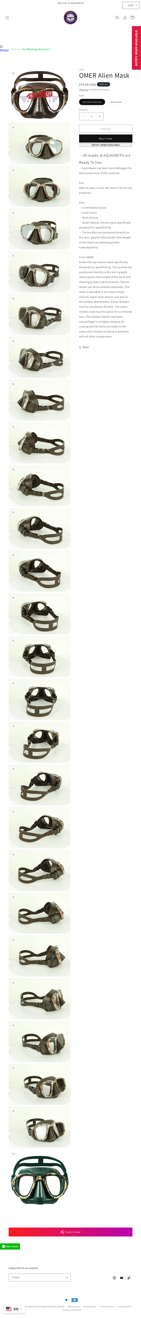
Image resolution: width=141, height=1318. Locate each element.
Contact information (72, 1310)
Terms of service (107, 1306)
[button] (7, 17)
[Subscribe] (66, 1277)
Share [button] (86, 347)
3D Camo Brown (94, 102)
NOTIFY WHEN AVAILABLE (106, 145)
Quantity (83, 109)
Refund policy (74, 1306)
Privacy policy (89, 1306)
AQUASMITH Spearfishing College (31, 1306)
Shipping (83, 89)
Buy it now (105, 138)
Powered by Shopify (55, 1306)
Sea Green (118, 102)
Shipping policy (124, 1306)
